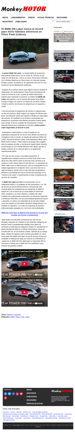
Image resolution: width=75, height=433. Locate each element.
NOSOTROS (31, 393)
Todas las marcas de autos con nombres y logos (16, 414)
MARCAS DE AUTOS (35, 403)
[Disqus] (25, 356)
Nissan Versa (68, 414)
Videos (31, 17)
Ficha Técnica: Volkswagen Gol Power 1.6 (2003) (64, 55)
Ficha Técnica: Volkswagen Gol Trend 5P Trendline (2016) (64, 96)
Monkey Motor (16, 425)
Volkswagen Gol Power (51, 418)
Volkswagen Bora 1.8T (38, 418)
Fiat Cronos (6, 412)
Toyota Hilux (18, 418)
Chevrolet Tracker (62, 416)
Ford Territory (15, 416)
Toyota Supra (26, 418)
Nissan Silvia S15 (58, 414)
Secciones (62, 17)
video (27, 317)
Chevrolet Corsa (34, 416)
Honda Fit (19, 412)
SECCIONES (31, 400)
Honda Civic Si (27, 412)
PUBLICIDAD (32, 396)
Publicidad (21, 22)
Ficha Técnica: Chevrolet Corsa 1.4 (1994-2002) (63, 134)
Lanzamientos (18, 17)
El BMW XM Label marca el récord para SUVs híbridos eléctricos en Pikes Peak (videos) (22, 32)
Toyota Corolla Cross (8, 418)
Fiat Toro (12, 412)
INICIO (29, 389)
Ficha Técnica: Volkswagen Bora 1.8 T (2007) (64, 154)
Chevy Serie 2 (52, 416)
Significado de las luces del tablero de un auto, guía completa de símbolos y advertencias (64, 37)
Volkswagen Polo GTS (9, 420)
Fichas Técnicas (46, 17)
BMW (12, 317)
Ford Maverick (24, 416)
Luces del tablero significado (39, 412)
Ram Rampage (7, 416)
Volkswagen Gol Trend (65, 418)
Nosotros (7, 22)
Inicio (5, 17)
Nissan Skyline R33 (35, 414)
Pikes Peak (19, 317)
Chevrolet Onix (43, 416)
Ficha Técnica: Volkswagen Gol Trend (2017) (64, 75)
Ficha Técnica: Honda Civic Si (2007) (64, 114)
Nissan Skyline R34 (47, 414)
